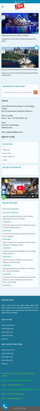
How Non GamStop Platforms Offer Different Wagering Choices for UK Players (18, 217)
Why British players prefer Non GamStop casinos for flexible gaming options (19, 226)
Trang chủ (6, 150)
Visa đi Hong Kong (7, 329)
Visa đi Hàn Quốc (7, 335)
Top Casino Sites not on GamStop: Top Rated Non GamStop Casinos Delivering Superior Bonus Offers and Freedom (19, 279)
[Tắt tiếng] (33, 196)
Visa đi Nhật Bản (7, 332)
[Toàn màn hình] (36, 196)
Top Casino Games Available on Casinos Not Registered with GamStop (18, 261)
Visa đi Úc (4, 339)
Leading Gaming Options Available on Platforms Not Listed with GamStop (19, 270)
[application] (20, 188)
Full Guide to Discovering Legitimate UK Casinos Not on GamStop (19, 235)
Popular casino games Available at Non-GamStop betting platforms (19, 252)
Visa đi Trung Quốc (8, 325)
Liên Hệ (5, 160)
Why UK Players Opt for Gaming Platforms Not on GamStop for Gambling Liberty (19, 244)
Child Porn (6, 209)
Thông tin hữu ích (9, 157)
